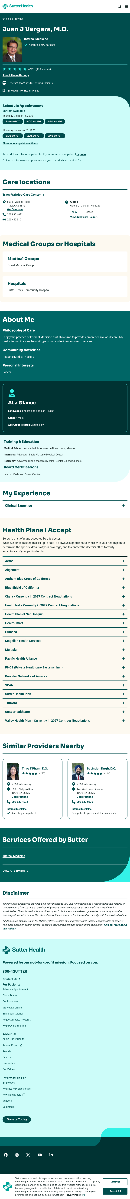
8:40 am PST (55, 135)
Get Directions (15, 209)
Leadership (9, 1063)
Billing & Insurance (13, 1013)
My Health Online (12, 1007)
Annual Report (13, 1045)
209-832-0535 (85, 802)
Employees (9, 1082)
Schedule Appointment (15, 989)
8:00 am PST (13, 135)
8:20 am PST (34, 135)
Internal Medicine (14, 856)
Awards (7, 1051)
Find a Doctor (10, 995)
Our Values (9, 1069)
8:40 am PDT (13, 121)
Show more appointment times (20, 143)
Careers (7, 1057)
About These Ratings (16, 75)
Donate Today (17, 1119)
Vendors (7, 1100)
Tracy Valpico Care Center (22, 194)
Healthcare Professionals (17, 1088)
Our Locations (10, 1001)
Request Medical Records (17, 1019)
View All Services (14, 870)
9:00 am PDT (33, 121)
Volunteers (8, 1107)
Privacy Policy (76, 1194)
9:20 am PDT (55, 121)
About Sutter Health (13, 1039)
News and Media (14, 1094)
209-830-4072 (15, 214)
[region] (65, 1186)
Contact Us (10, 979)
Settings (115, 1181)
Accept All (115, 1191)
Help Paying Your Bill (14, 1025)
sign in (81, 154)
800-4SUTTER (15, 971)
